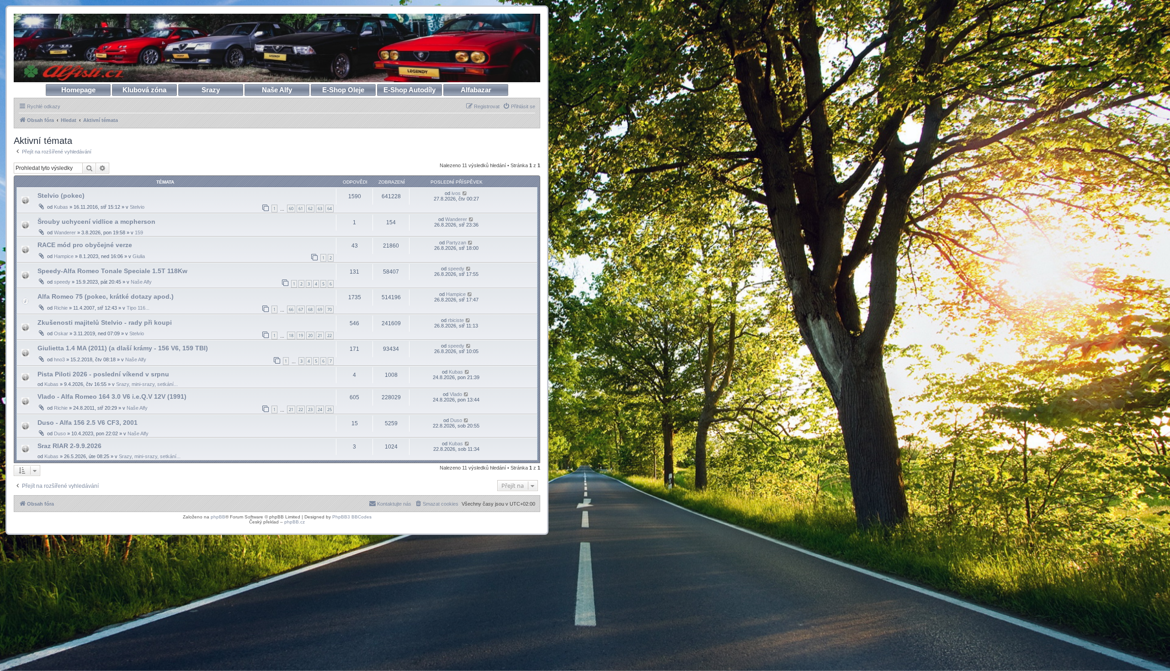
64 (329, 208)
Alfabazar (476, 90)
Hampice (64, 256)
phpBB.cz (294, 521)
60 (291, 208)
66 (291, 309)
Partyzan (456, 242)
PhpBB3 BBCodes (352, 516)
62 (310, 208)
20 (310, 335)
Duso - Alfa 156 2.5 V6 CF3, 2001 (87, 422)
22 (329, 335)
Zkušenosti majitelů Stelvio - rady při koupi (104, 322)
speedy (62, 282)
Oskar (61, 333)
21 (320, 335)
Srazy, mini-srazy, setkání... (147, 384)
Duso (60, 433)
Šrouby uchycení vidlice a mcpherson (96, 221)
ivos (456, 193)
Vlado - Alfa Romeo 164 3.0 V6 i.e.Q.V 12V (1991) (111, 396)
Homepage (78, 90)
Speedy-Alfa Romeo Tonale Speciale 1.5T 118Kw (112, 271)
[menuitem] (519, 106)
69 (320, 309)
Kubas (61, 207)
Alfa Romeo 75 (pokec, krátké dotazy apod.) (105, 296)
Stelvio (137, 207)
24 (320, 409)
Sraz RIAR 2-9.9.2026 (69, 445)
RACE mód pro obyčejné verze (84, 244)
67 (300, 309)
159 (139, 232)
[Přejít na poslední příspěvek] (465, 193)
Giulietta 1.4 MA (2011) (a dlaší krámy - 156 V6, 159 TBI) (122, 348)
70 (329, 309)
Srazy (211, 90)
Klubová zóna (144, 90)
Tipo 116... (138, 308)
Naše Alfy (277, 90)
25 (329, 409)
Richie (61, 308)
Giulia (139, 256)
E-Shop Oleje (343, 90)
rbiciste (456, 320)
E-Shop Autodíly (409, 90)
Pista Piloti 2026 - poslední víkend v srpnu (103, 374)
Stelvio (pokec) (61, 195)
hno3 (59, 359)
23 (310, 409)
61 (300, 208)
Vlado (456, 394)
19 (300, 335)
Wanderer (65, 232)
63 (320, 208)
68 (310, 309)
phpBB (218, 516)
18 (291, 335)
